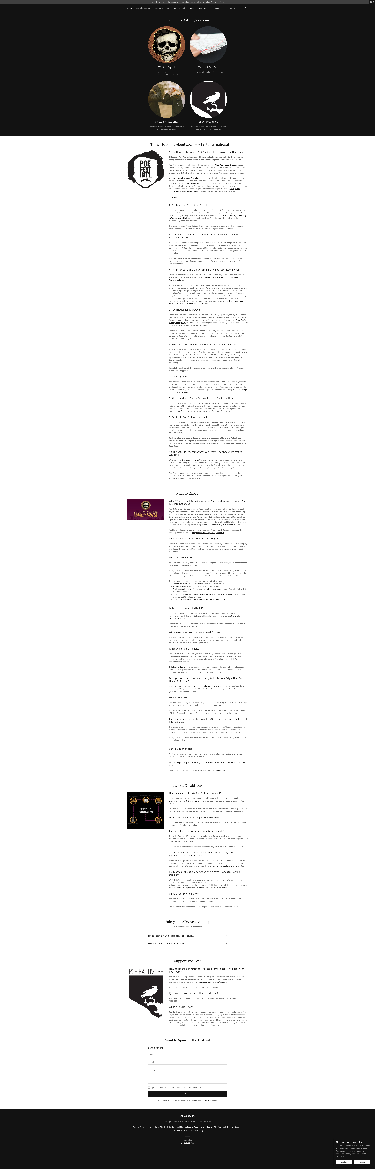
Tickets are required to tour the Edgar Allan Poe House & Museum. (200, 686)
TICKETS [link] (232, 8)
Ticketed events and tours (180, 667)
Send (187, 1094)
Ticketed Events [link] (206, 1127)
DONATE (175, 198)
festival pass (192, 191)
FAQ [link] (224, 8)
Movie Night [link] (154, 1127)
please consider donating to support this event (221, 525)
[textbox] (187, 1054)
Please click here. (219, 770)
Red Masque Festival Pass (210, 349)
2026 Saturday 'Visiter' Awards (194, 460)
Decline (344, 1162)
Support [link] (238, 1127)
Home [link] (129, 8)
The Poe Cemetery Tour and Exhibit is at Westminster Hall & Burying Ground (204, 594)
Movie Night (178, 586)
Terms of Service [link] (208, 1101)
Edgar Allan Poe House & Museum (187, 584)
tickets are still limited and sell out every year (203, 183)
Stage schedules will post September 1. (208, 532)
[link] (182, 1116)
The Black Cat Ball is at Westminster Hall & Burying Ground (197, 589)
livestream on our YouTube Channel (222, 866)
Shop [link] (217, 8)
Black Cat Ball (229, 462)
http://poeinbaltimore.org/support (212, 982)
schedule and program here (223, 549)
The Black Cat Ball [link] (167, 1127)
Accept (362, 1162)
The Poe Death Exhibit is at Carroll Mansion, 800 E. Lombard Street (200, 599)
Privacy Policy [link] (195, 1101)
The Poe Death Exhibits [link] (224, 1127)
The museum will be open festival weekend (187, 178)
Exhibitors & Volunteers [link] (182, 1131)
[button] (143, 8)
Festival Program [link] (140, 1127)
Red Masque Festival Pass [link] (187, 1127)
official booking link (187, 411)
